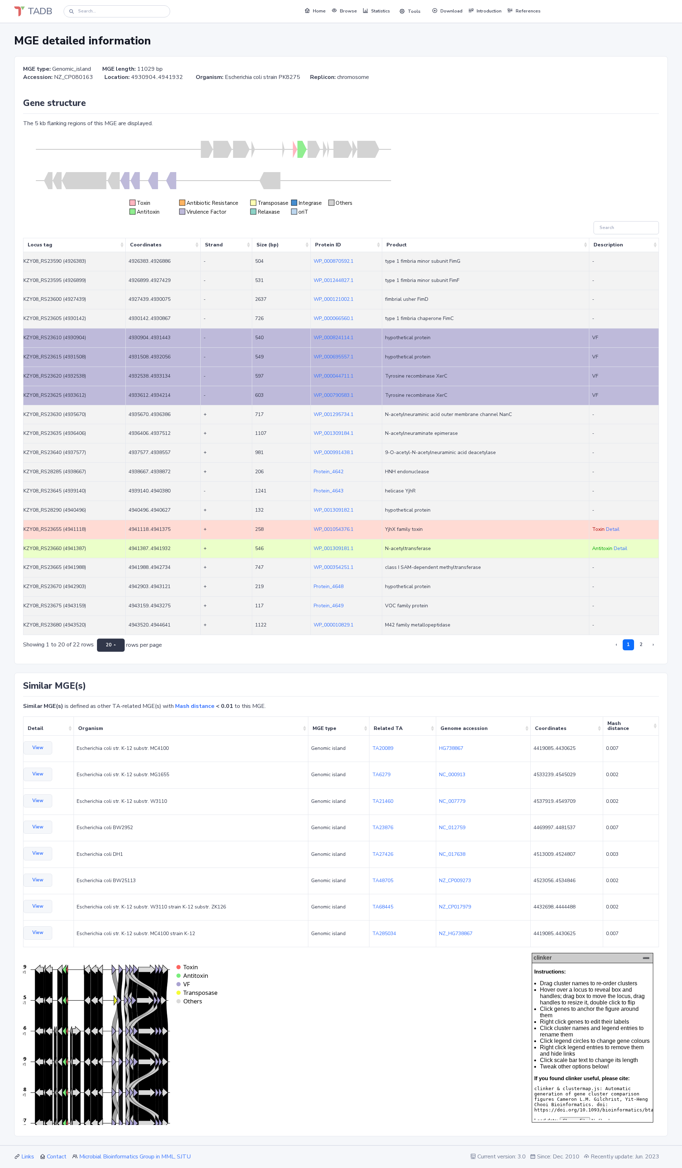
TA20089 (382, 748)
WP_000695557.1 (333, 356)
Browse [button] (348, 11)
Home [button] (319, 11)
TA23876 (382, 827)
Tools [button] (414, 11)
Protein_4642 (328, 471)
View (37, 748)
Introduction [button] (489, 11)
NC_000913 (452, 774)
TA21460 (382, 801)
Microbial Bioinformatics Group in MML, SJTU (135, 1157)
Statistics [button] (380, 11)
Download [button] (451, 11)
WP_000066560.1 (333, 318)
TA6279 (381, 774)
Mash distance (195, 706)
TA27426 (382, 854)
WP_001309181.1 (333, 548)
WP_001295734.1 (333, 414)
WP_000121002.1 (333, 299)
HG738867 (451, 748)
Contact (56, 1157)
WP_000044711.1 (333, 376)
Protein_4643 (328, 490)
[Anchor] (90, 103)
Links (27, 1157)
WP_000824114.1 (333, 337)
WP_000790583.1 (333, 395)
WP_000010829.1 (333, 625)
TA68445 (382, 906)
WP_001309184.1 (333, 433)
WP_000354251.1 (333, 567)
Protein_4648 (328, 586)
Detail (612, 529)
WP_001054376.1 (333, 529)
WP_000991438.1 (333, 452)
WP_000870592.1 (333, 261)
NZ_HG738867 (455, 933)
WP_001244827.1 (333, 280)
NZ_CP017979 (455, 906)
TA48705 (382, 880)
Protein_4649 (328, 605)
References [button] (528, 11)
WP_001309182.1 (333, 510)
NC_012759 (452, 827)
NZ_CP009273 (455, 880)
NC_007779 (452, 801)
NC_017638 (452, 854)
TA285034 (384, 933)
